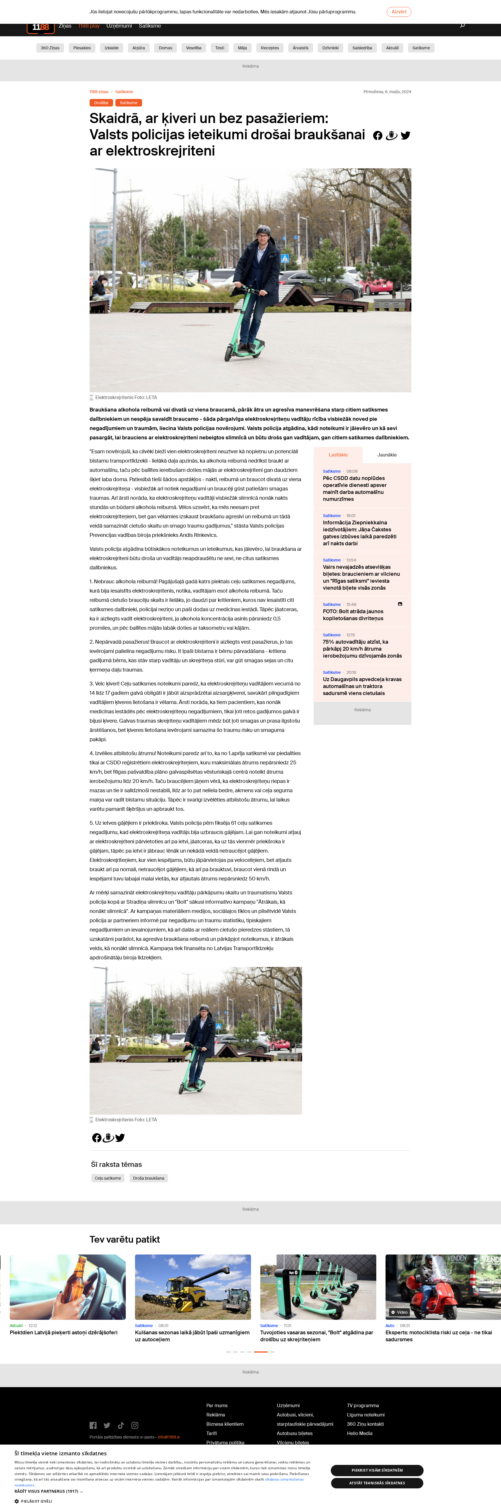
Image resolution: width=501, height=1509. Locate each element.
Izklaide (112, 47)
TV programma (363, 1405)
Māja (242, 47)
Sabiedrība (362, 47)
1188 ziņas (99, 91)
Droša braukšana (148, 1178)
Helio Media (360, 1433)
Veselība (194, 47)
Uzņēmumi (119, 25)
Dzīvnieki (330, 47)
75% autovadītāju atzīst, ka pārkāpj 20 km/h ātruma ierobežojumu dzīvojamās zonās (362, 648)
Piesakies (82, 47)
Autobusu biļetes (295, 1433)
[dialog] (250, 1477)
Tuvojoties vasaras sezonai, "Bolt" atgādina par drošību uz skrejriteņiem (249, 1336)
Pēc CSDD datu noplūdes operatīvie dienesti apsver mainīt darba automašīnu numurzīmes (355, 489)
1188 (101, 1407)
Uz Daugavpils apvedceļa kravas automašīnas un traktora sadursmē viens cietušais (362, 686)
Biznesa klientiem (225, 1424)
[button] (228, 1352)
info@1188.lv (169, 1437)
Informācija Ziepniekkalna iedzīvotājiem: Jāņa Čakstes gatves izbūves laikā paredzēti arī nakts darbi (360, 533)
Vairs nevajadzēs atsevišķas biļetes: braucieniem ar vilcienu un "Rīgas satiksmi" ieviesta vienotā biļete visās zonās (361, 577)
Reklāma (215, 1415)
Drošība (101, 102)
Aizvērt (399, 12)
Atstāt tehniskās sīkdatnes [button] (377, 1483)
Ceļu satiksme (108, 1178)
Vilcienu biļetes (293, 1443)
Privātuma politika (225, 1443)
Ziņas (65, 25)
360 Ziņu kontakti (365, 1424)
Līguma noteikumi (366, 1415)
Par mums (217, 1405)
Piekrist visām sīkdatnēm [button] (377, 1470)
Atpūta (138, 47)
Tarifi (211, 1433)
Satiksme (150, 25)
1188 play (88, 25)
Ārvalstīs (300, 47)
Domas (165, 47)
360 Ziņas (50, 47)
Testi (219, 47)
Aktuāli (392, 47)
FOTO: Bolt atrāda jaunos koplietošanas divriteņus (353, 615)
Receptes (270, 47)
